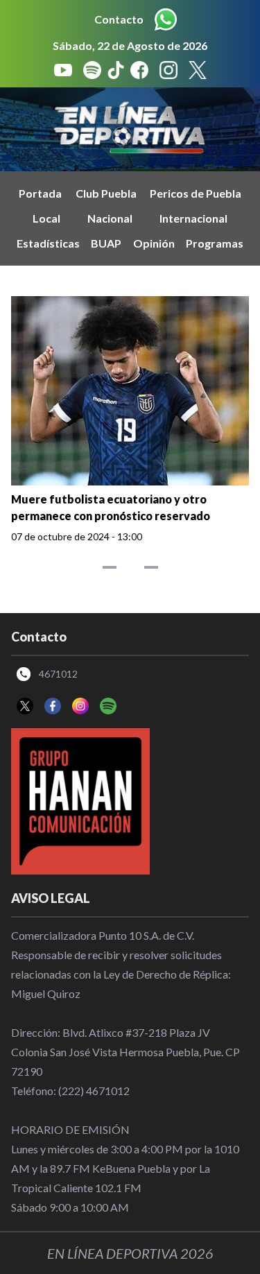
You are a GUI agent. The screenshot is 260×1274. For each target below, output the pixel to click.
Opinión (154, 243)
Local (46, 218)
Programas (214, 243)
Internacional (193, 218)
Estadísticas (48, 243)
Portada (40, 193)
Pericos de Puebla (195, 193)
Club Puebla (106, 193)
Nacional (109, 218)
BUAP (106, 243)
